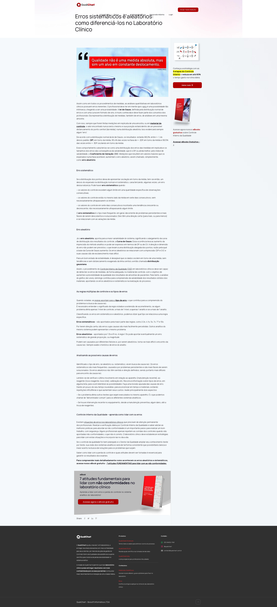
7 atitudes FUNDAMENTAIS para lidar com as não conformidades (136, 463)
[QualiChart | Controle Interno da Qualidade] (85, 5)
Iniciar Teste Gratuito (188, 10)
